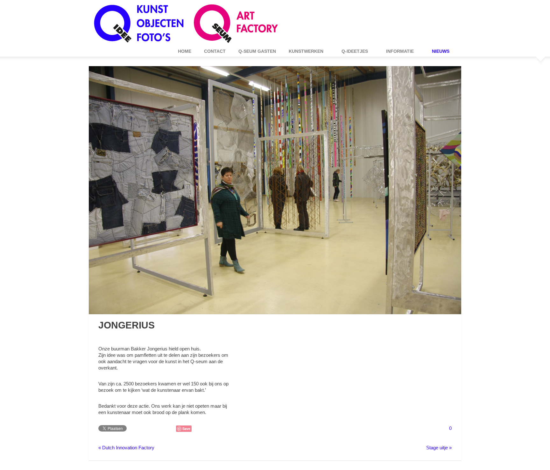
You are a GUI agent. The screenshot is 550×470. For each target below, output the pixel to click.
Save (186, 428)
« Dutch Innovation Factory (126, 447)
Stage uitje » (439, 447)
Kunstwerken (302, 51)
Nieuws (437, 51)
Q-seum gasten (257, 51)
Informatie (397, 51)
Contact (215, 51)
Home (184, 51)
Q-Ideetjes (351, 51)
